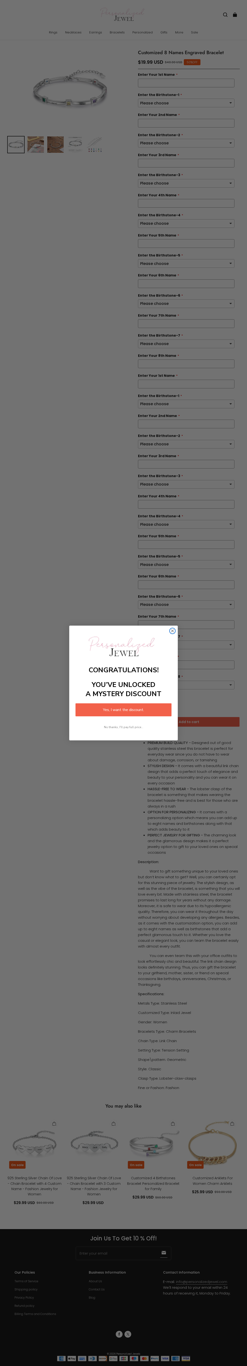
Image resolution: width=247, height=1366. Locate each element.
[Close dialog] (172, 631)
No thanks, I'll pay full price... (123, 727)
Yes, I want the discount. (123, 709)
